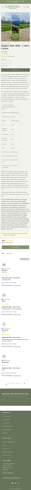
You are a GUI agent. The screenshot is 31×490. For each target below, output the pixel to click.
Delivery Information (8, 442)
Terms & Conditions (8, 452)
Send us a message (8, 472)
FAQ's (4, 445)
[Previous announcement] (2, 1)
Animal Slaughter (7, 429)
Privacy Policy (6, 455)
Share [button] (19, 285)
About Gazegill (7, 416)
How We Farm (6, 419)
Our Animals (6, 423)
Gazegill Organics (17, 488)
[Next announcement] (28, 1)
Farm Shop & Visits (8, 426)
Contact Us (6, 448)
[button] (2, 7)
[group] (15, 240)
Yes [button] (13, 285)
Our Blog (5, 432)
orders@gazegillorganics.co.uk (11, 477)
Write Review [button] (15, 247)
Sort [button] (3, 253)
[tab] (24, 259)
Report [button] (16, 285)
